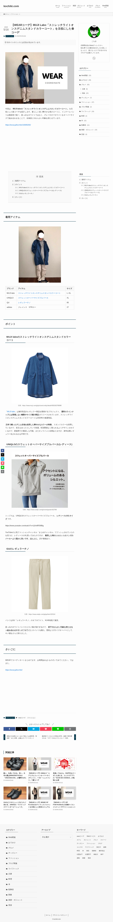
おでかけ (86, 80)
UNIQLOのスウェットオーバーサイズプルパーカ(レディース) (40, 190)
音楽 (84, 134)
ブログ (100, 843)
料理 (84, 116)
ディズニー (86, 98)
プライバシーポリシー (60, 915)
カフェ (79, 840)
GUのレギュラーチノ (26, 193)
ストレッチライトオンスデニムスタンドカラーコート (39, 293)
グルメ (85, 84)
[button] (9, 729)
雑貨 (83, 858)
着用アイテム (20, 181)
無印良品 (102, 851)
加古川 (98, 847)
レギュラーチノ (24, 303)
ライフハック (87, 111)
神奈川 (96, 854)
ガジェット (87, 840)
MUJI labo (11, 412)
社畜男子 (88, 854)
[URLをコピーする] (70, 729)
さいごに (18, 197)
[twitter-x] (94, 58)
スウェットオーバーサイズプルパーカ (33, 298)
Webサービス (91, 836)
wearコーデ (21, 718)
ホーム (48, 915)
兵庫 (85, 89)
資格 (78, 858)
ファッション (9, 36)
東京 (87, 851)
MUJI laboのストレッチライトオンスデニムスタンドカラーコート (42, 187)
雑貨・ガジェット (89, 130)
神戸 (102, 854)
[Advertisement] (39, 149)
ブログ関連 (86, 107)
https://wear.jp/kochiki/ (13, 670)
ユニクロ (80, 847)
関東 (85, 93)
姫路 (104, 847)
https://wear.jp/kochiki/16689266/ (18, 125)
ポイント (18, 184)
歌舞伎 (85, 125)
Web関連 (86, 75)
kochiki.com (11, 6)
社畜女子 (80, 854)
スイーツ (103, 840)
